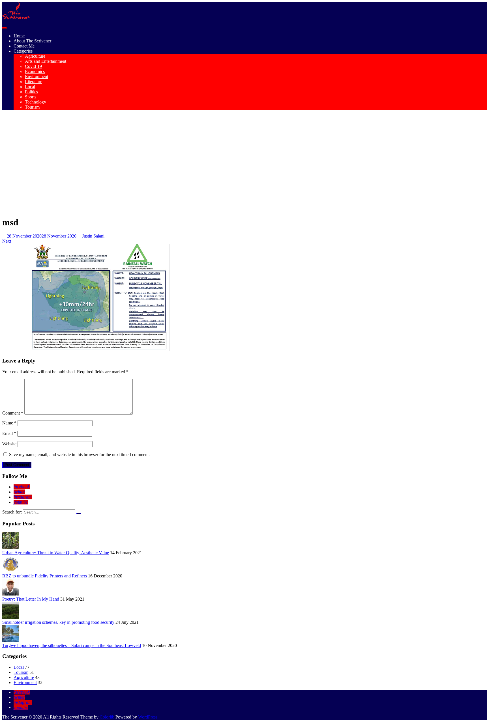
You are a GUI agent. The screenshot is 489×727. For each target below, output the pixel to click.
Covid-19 (33, 66)
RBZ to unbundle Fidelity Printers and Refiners (44, 575)
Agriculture (35, 56)
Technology (35, 102)
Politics (31, 91)
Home (19, 35)
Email (9, 433)
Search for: (12, 512)
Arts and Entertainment (45, 61)
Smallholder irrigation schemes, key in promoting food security (58, 622)
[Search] (78, 513)
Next (7, 241)
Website (9, 443)
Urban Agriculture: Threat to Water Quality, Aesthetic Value (55, 552)
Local (30, 86)
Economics (35, 71)
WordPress (147, 717)
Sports (30, 96)
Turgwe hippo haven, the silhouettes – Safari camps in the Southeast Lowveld (71, 645)
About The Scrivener (32, 40)
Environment (36, 76)
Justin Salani (93, 236)
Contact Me (24, 46)
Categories (23, 51)
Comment (12, 413)
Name (9, 422)
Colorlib (107, 717)
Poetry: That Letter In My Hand (30, 599)
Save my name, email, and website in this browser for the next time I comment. (79, 454)
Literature (33, 81)
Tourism (32, 107)
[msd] (98, 349)
